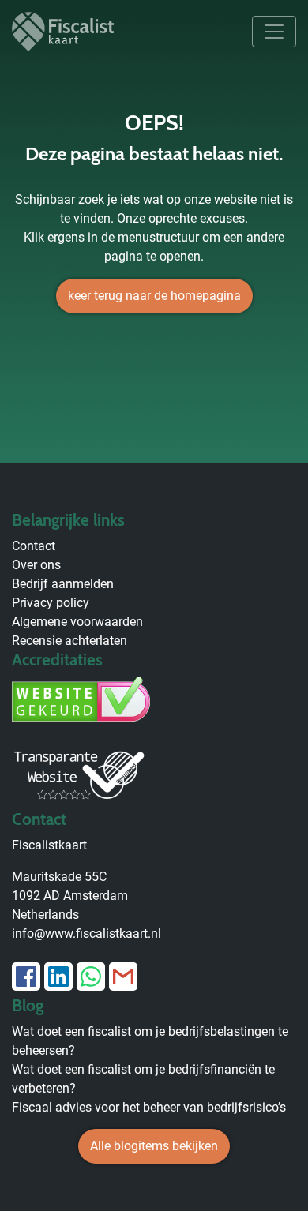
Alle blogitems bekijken (154, 1145)
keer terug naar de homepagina (154, 295)
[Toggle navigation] (274, 31)
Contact (33, 545)
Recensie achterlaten (69, 640)
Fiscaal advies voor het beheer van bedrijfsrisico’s (149, 1107)
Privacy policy (50, 602)
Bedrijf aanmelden (63, 583)
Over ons (36, 564)
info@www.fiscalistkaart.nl (86, 933)
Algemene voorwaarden (77, 621)
